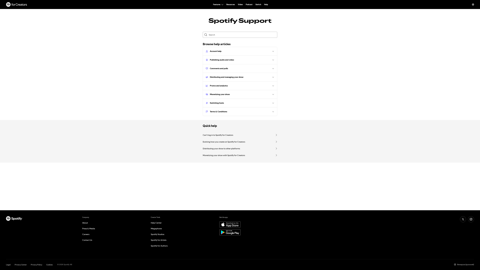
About (85, 222)
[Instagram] (471, 219)
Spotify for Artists (158, 240)
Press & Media (88, 228)
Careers (85, 234)
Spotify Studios (157, 234)
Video (240, 4)
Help (266, 4)
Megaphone (156, 228)
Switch (258, 4)
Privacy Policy (36, 265)
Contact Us (87, 240)
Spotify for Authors (159, 245)
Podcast (249, 4)
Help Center (156, 222)
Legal (8, 265)
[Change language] (473, 4)
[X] (463, 219)
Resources (230, 4)
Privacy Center (21, 265)
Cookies (49, 265)
